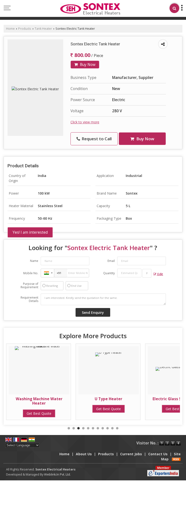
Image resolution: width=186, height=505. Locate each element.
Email (111, 261)
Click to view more (84, 122)
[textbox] (147, 273)
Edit (159, 274)
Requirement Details (29, 299)
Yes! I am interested (30, 232)
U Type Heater (108, 398)
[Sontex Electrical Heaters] (90, 9)
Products (24, 29)
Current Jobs (131, 454)
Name (34, 261)
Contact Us (158, 454)
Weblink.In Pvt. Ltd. (57, 474)
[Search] (174, 8)
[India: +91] (47, 273)
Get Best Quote (39, 413)
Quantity (109, 273)
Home (10, 29)
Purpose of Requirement (29, 285)
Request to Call (96, 138)
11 (117, 428)
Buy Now (87, 64)
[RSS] (176, 459)
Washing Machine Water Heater (39, 401)
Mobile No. (30, 273)
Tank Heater (43, 29)
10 (112, 428)
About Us (84, 454)
